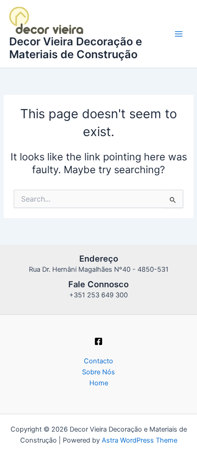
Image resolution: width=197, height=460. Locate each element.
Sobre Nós (98, 372)
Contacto (98, 361)
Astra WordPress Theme (139, 440)
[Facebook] (98, 341)
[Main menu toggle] (179, 34)
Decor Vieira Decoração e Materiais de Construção (75, 48)
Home (98, 383)
